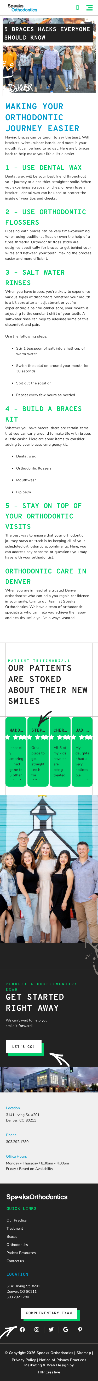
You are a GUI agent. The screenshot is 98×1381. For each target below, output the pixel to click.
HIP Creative (49, 1372)
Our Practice (16, 1220)
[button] (89, 7)
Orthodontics (17, 1244)
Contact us (15, 1260)
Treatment (15, 1228)
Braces (12, 1236)
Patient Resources (21, 1252)
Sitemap (84, 1352)
